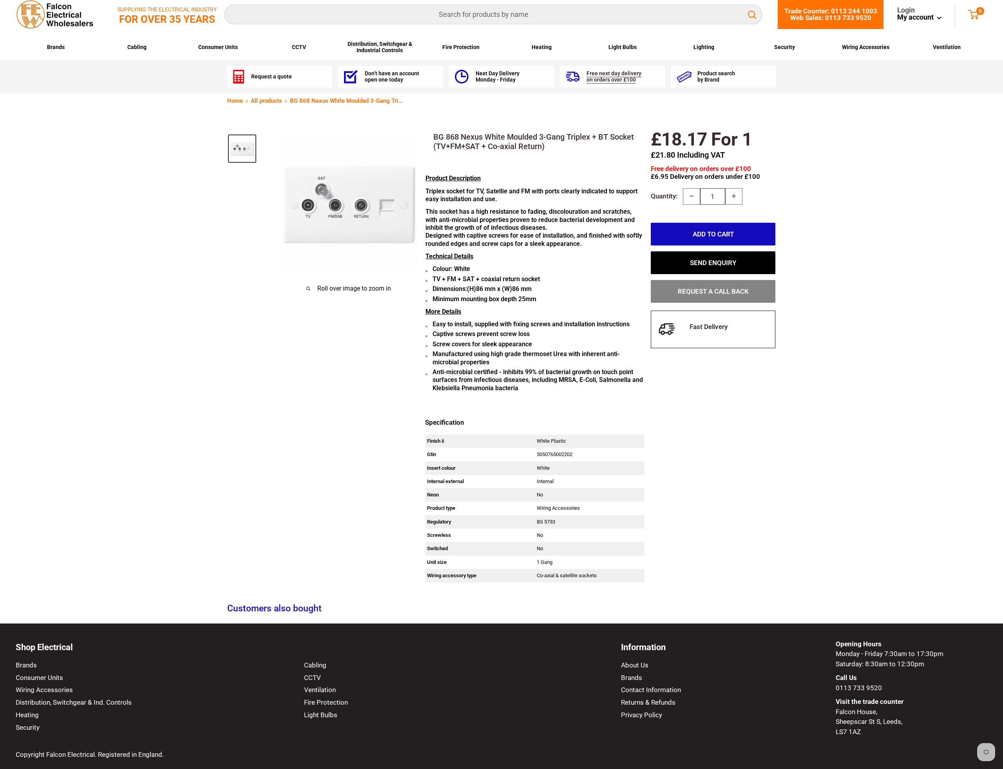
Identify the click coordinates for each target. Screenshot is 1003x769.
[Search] (752, 14)
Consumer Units (218, 47)
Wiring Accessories (865, 47)
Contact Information (651, 690)
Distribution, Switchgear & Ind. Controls (74, 702)
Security (784, 47)
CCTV (299, 47)
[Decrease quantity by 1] (691, 196)
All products (266, 100)
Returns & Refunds (648, 702)
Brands (56, 47)
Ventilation (947, 47)
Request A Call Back (713, 291)
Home (235, 100)
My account (916, 17)
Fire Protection (461, 47)
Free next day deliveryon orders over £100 (614, 76)
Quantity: (664, 196)
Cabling (137, 47)
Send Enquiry (713, 262)
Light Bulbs (622, 47)
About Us (634, 665)
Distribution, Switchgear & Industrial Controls (380, 47)
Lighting (703, 47)
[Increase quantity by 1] (733, 196)
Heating (542, 47)
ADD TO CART (713, 234)
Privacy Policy (641, 715)
